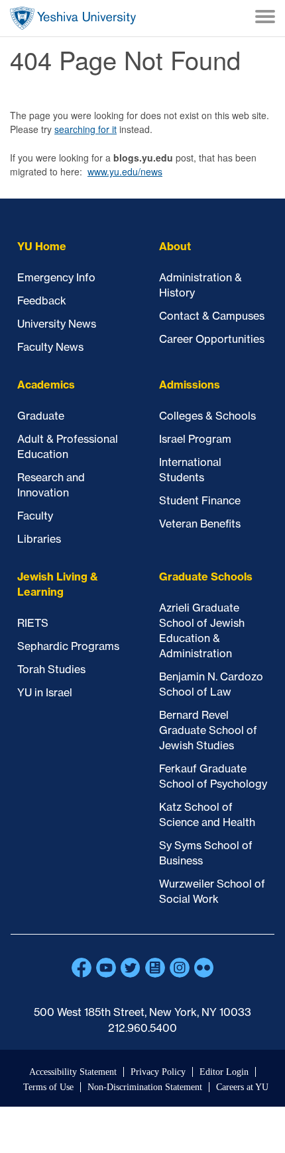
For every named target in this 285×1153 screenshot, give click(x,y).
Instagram (180, 968)
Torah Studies (51, 669)
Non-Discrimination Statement (144, 1087)
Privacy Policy (158, 1072)
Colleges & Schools (207, 415)
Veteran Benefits (200, 523)
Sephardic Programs (68, 646)
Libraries (39, 538)
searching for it (85, 129)
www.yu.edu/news (124, 171)
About (175, 246)
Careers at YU (242, 1087)
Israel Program (195, 438)
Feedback (41, 300)
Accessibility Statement (73, 1072)
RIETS (32, 622)
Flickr (204, 968)
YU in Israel (44, 692)
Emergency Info (56, 277)
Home (73, 18)
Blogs (155, 968)
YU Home (41, 246)
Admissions (189, 384)
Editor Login (224, 1072)
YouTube (106, 968)
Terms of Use (48, 1087)
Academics (46, 384)
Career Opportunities (211, 339)
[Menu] (265, 18)
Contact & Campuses (211, 315)
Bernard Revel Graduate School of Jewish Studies (208, 730)
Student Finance (200, 500)
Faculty (35, 515)
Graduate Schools (206, 576)
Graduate (40, 415)
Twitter (131, 968)
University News (56, 323)
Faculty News (50, 346)
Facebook (81, 968)
